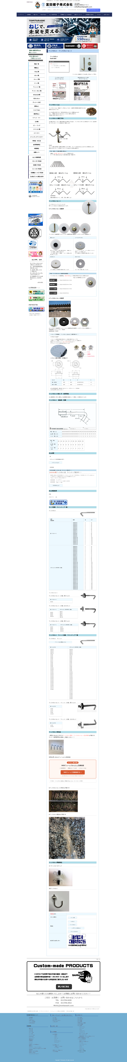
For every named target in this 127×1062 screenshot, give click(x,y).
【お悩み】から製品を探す (37, 176)
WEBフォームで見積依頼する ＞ (73, 772)
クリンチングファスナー (36, 137)
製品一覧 (35, 14)
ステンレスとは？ (55, 462)
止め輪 (36, 121)
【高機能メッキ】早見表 (36, 172)
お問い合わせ (106, 14)
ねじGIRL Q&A (37, 259)
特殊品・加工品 (37, 140)
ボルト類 (36, 75)
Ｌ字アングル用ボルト (76, 928)
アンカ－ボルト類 (36, 90)
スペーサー (37, 133)
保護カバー (37, 152)
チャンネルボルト (74, 931)
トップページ (21, 14)
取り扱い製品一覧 (70, 1011)
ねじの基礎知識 (37, 157)
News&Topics (43, 14)
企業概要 (29, 14)
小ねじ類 (36, 71)
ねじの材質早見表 (53, 14)
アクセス (99, 14)
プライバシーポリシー (44, 1011)
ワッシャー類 (36, 87)
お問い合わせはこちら (93, 9)
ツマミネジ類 (36, 129)
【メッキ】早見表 (36, 168)
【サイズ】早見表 (36, 161)
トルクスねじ (36, 110)
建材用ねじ (37, 114)
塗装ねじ (36, 106)
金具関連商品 (36, 144)
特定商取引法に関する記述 (32, 1011)
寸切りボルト (36, 98)
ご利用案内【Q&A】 (89, 14)
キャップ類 (37, 79)
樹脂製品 (36, 148)
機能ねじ (36, 67)
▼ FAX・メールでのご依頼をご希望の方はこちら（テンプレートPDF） (66, 781)
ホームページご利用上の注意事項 (58, 1011)
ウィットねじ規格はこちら (60, 642)
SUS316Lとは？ (56, 485)
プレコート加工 (37, 102)
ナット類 (73, 917)
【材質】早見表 (37, 165)
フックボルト (72, 924)
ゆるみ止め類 (36, 94)
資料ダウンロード (78, 14)
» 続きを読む (40, 282)
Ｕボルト (73, 921)
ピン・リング (36, 125)
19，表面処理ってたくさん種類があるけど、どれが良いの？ (36, 278)
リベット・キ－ (37, 117)
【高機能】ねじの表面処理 (65, 14)
